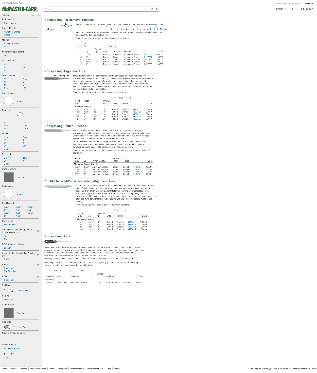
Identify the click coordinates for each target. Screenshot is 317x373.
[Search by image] (156, 9)
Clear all (35, 15)
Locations (14, 369)
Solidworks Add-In (77, 369)
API (103, 369)
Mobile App (62, 369)
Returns (23, 369)
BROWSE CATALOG (13, 3)
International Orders (38, 369)
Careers (52, 369)
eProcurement (93, 369)
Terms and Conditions (291, 369)
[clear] (146, 9)
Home (4, 369)
